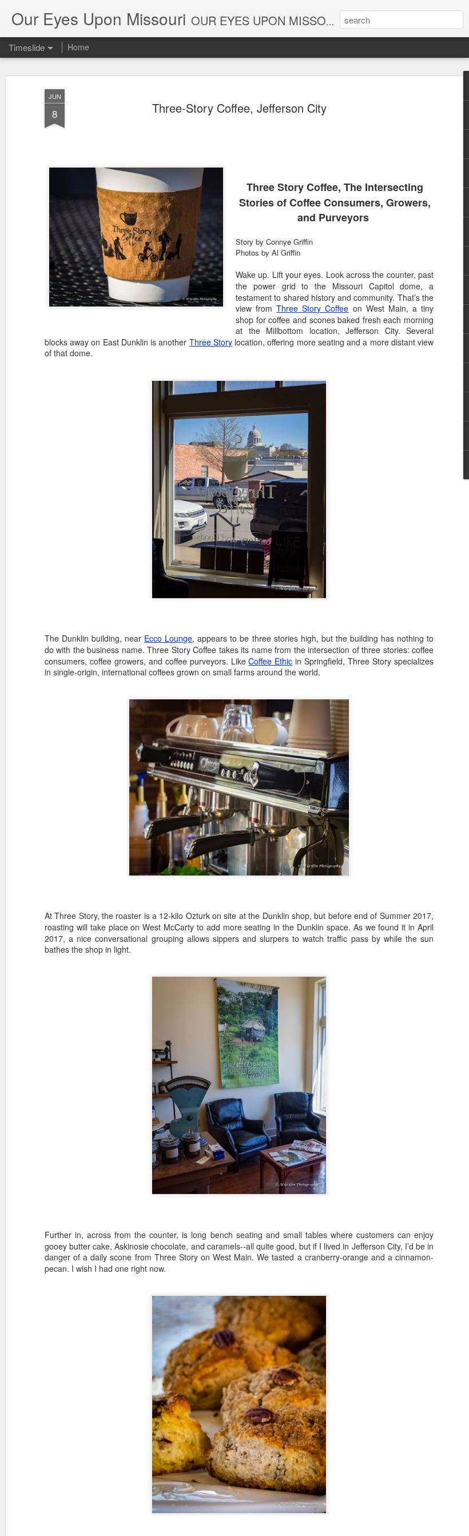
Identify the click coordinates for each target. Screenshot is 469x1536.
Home (78, 47)
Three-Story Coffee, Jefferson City (239, 108)
